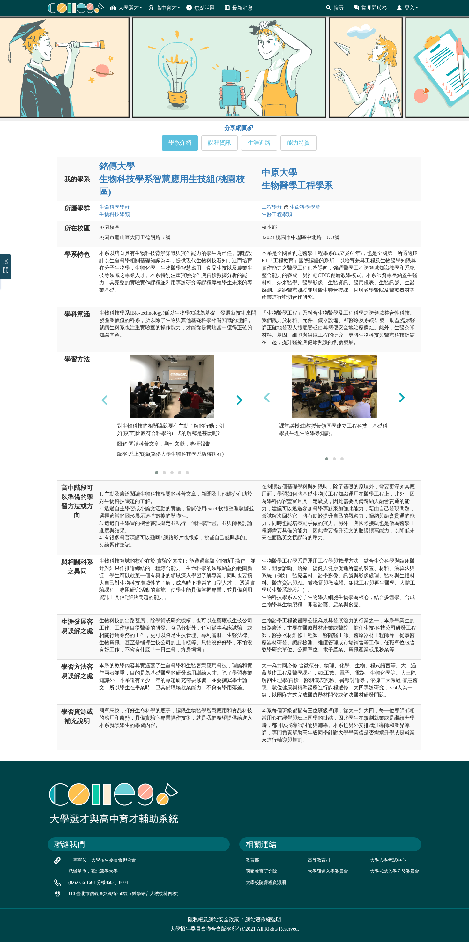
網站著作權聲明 (263, 919)
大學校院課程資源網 (266, 882)
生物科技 (114, 214)
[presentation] (104, 400)
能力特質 (298, 142)
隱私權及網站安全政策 (213, 919)
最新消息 (242, 8)
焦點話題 (204, 8)
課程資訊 (219, 142)
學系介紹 (179, 142)
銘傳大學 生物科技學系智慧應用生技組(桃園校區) (172, 179)
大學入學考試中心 (388, 860)
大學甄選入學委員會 (328, 871)
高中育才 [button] (166, 8)
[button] (156, 472)
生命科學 (114, 207)
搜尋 (339, 8)
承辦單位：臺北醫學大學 (93, 871)
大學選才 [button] (128, 8)
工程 (272, 207)
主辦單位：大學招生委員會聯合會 (102, 860)
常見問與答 (374, 8)
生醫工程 (277, 214)
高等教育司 (319, 860)
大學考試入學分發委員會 (394, 871)
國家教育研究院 (261, 871)
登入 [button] (410, 8)
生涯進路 (259, 142)
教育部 (252, 860)
